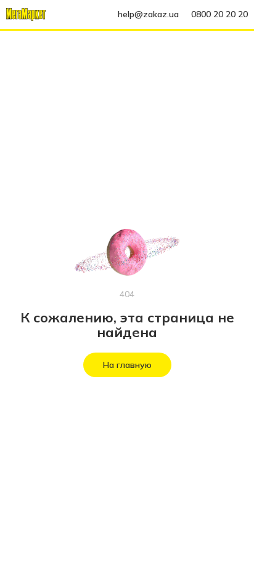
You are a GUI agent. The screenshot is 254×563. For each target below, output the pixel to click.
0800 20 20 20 (219, 14)
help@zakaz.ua (148, 14)
